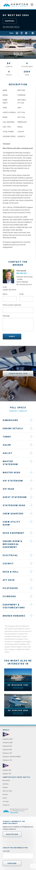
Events (5, 798)
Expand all (13, 411)
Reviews (5, 787)
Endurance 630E (7, 739)
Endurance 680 (7, 749)
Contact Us (6, 805)
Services (5, 794)
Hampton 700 (7, 774)
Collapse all (22, 411)
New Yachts (6, 780)
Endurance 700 (7, 753)
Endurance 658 (7, 746)
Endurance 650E (7, 742)
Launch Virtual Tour (18, 373)
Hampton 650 (7, 770)
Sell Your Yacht (7, 791)
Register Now (12, 834)
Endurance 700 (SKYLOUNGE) (12, 756)
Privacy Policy (14, 812)
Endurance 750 (7, 760)
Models (6, 730)
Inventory (5, 784)
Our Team (6, 801)
